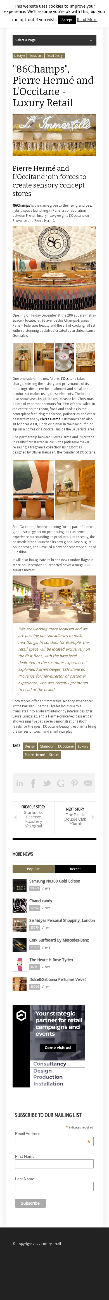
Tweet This (47, 783)
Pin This (74, 783)
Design (30, 746)
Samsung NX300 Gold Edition (54, 881)
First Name (25, 1156)
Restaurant (36, 55)
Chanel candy (40, 901)
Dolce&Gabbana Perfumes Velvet (57, 979)
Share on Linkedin (19, 783)
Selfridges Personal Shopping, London (62, 920)
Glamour (47, 746)
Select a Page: (25, 40)
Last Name (24, 1179)
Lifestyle (19, 55)
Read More (87, 19)
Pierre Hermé (50, 419)
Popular (33, 869)
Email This (88, 783)
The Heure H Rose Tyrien (51, 960)
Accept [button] (66, 20)
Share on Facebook (33, 783)
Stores (54, 755)
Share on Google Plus (61, 783)
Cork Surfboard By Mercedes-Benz (59, 940)
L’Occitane (68, 379)
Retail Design (55, 55)
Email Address (52, 1133)
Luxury (83, 746)
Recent (75, 869)
